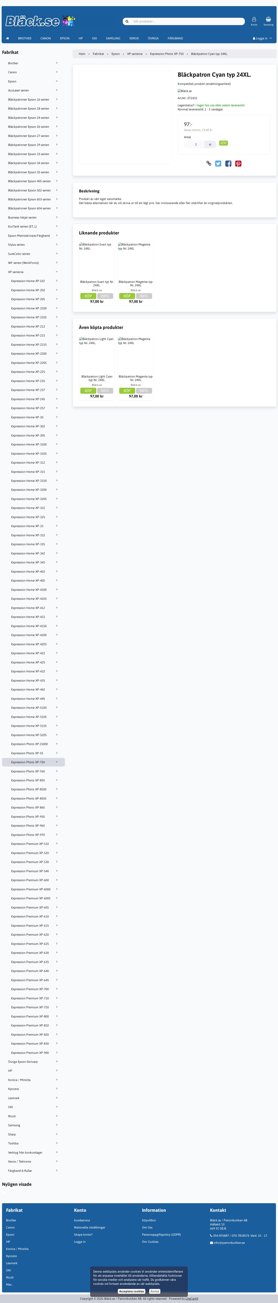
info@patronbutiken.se (229, 1242)
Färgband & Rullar (20, 1170)
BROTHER (24, 38)
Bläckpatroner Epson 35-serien (28, 172)
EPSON (65, 38)
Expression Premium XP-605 (30, 907)
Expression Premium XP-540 (30, 871)
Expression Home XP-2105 (29, 317)
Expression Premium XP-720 (30, 1007)
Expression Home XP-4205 (29, 644)
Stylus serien (16, 244)
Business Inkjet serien (22, 217)
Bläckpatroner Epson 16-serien (28, 99)
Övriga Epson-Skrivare (23, 1061)
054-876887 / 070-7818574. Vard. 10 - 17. (240, 1235)
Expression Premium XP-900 (30, 1052)
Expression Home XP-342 (28, 553)
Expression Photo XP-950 (28, 816)
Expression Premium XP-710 (30, 998)
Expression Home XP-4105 (29, 598)
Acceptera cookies (131, 1291)
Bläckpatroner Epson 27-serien (28, 136)
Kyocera (13, 1089)
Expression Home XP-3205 (29, 499)
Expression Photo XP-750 (28, 762)
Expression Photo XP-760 (28, 771)
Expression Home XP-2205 (29, 362)
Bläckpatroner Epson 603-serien (29, 199)
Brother (13, 63)
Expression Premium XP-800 (30, 1016)
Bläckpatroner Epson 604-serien (29, 208)
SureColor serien (19, 253)
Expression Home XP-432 (28, 671)
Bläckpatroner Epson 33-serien (28, 154)
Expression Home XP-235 (28, 381)
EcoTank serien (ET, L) (22, 226)
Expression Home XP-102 (28, 281)
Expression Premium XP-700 (30, 989)
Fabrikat (98, 54)
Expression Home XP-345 (28, 562)
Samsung (14, 1125)
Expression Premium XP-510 (30, 843)
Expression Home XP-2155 (29, 344)
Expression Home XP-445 (28, 698)
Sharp (12, 1134)
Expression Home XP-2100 (29, 308)
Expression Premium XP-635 (30, 962)
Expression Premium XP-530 (30, 862)
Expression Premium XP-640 (30, 971)
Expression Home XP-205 (28, 299)
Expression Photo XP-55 (27, 753)
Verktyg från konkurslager (25, 1152)
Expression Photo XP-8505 (28, 798)
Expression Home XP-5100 (29, 707)
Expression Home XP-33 (27, 526)
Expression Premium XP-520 (30, 853)
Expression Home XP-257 (28, 408)
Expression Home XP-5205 (29, 735)
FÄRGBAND (175, 38)
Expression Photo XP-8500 (28, 789)
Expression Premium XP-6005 (30, 898)
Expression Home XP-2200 (29, 353)
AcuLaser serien (18, 90)
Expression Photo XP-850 (28, 780)
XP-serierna (15, 272)
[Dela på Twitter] (218, 163)
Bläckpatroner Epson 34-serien (28, 163)
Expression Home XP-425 (28, 662)
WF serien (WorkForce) (23, 262)
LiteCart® (192, 1298)
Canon (12, 72)
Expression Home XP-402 (28, 571)
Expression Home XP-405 (28, 580)
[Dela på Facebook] (228, 163)
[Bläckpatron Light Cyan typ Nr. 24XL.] (97, 354)
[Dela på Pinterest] (238, 163)
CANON (45, 38)
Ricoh (12, 1116)
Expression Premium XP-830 (30, 1043)
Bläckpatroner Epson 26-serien (28, 126)
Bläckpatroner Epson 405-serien (29, 181)
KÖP (224, 143)
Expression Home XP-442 (28, 689)
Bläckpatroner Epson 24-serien (28, 117)
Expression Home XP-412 (28, 608)
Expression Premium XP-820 (30, 1034)
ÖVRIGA (153, 38)
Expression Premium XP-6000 (30, 889)
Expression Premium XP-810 (30, 1025)
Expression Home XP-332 (28, 535)
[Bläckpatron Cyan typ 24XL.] (7, 1193)
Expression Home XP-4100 (29, 589)
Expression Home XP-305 (28, 435)
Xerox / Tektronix (19, 1161)
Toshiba (13, 1143)
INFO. (105, 296)
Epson (12, 81)
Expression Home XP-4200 (29, 635)
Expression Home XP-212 (28, 326)
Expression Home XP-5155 (29, 726)
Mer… (9, 1284)
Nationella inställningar (89, 1227)
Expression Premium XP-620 (30, 934)
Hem (82, 54)
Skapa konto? (83, 1234)
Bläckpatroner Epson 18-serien (28, 108)
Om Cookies (150, 1241)
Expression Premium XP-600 (30, 880)
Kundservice (82, 1220)
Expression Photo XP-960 (28, 825)
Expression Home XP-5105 (29, 717)
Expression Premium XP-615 (30, 925)
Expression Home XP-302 (28, 426)
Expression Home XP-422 (28, 653)
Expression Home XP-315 (28, 471)
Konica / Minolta (19, 1080)
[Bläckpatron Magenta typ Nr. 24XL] (135, 260)
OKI (94, 38)
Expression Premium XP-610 (30, 916)
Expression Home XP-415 (28, 617)
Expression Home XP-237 (28, 390)
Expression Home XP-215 (28, 335)
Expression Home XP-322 (28, 508)
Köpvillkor (149, 1220)
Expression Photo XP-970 (28, 834)
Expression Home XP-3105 (29, 453)
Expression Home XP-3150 (29, 480)
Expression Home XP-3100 (29, 444)
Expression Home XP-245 (28, 399)
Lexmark (14, 1098)
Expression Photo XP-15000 (29, 744)
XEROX (134, 38)
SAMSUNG (113, 38)
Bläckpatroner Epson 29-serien (28, 145)
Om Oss (147, 1227)
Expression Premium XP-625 (30, 943)
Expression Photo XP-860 (28, 807)
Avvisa (155, 1291)
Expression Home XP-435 (28, 680)
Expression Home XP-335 (28, 544)
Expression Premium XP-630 (30, 952)
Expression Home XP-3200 (29, 489)
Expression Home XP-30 (27, 417)
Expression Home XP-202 (28, 290)
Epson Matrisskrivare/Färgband (29, 235)
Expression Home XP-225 (28, 371)
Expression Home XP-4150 (29, 626)
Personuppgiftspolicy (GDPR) (161, 1234)
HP (81, 38)
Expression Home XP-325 (28, 517)
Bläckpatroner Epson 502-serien (29, 190)
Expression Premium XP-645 (30, 980)
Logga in (261, 38)
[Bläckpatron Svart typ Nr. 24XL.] (97, 260)
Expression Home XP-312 (28, 462)
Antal (187, 137)
